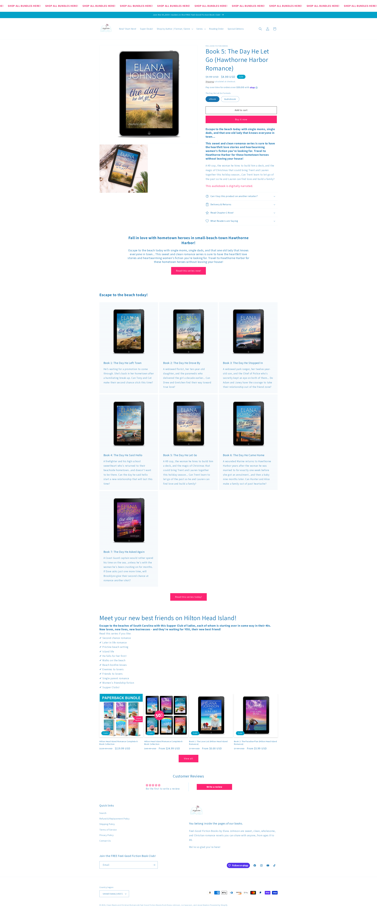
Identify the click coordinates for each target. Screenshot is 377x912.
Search (102, 813)
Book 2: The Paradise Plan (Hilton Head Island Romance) (255, 743)
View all (188, 758)
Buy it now (241, 119)
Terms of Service (108, 829)
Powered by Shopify (218, 905)
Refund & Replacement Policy (114, 818)
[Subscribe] (154, 865)
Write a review (214, 786)
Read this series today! (188, 596)
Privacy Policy (106, 835)
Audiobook (230, 99)
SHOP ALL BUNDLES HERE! (24, 6)
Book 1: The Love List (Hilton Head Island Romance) (208, 743)
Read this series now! (188, 270)
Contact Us (105, 840)
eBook (212, 99)
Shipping (210, 81)
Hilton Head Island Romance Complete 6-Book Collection (118, 743)
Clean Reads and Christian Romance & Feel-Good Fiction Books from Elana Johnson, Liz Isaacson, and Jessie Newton (158, 905)
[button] (174, 28)
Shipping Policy (107, 824)
